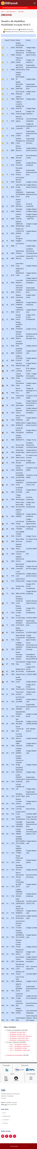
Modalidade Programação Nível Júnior (21, 1036)
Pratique (5, 1123)
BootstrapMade (22, 1146)
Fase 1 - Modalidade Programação (20, 1046)
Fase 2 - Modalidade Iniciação (18, 1048)
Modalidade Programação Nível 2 (19, 1040)
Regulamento (7, 1116)
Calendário (6, 1119)
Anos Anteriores (11, 11)
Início (2, 11)
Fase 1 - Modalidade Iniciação (18, 1044)
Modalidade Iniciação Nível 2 (18, 1034)
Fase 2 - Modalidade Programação (20, 1050)
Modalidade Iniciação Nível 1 (18, 1032)
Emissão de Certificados (14, 1055)
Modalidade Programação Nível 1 (19, 1038)
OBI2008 (20, 11)
